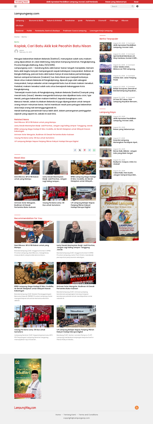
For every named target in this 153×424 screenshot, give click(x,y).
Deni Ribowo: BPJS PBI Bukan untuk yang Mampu (35, 122)
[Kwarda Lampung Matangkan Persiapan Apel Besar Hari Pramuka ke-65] (106, 141)
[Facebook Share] (75, 150)
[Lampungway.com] (25, 407)
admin (21, 50)
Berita (16, 42)
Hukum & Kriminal (54, 20)
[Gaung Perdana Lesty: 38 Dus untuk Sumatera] (55, 193)
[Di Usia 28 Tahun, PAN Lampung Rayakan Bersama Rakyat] (106, 101)
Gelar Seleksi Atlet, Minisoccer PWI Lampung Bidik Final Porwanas (124, 68)
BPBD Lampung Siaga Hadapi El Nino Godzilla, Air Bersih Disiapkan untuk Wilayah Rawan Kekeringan (52, 130)
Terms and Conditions (88, 414)
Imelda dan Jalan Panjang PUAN (124, 79)
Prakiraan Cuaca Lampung (74, 30)
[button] (132, 6)
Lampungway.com (26, 13)
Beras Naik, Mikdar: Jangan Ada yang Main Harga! (125, 152)
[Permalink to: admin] (16, 51)
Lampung (20, 20)
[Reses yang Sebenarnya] (106, 131)
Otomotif (102, 20)
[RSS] (137, 408)
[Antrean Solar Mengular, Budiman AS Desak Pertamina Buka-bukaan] (27, 193)
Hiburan (124, 20)
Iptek (80, 20)
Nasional (19, 30)
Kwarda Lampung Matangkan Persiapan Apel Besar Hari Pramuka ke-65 (125, 141)
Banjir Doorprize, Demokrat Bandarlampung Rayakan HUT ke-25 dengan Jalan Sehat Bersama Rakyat (125, 89)
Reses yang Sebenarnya (102, 2)
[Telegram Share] (89, 150)
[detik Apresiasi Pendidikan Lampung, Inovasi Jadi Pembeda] (106, 46)
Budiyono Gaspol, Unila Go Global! (125, 163)
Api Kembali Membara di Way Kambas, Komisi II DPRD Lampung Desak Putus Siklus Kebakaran (125, 57)
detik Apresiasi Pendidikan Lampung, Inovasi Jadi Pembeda (58, 2)
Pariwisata (90, 20)
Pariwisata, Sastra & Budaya (47, 30)
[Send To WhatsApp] (94, 150)
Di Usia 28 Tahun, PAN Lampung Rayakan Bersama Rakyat (125, 100)
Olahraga (114, 20)
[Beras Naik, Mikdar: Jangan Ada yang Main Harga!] (106, 152)
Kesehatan (70, 20)
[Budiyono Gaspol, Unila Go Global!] (106, 163)
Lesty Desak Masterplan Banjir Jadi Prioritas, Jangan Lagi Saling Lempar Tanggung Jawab (53, 126)
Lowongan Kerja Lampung (101, 30)
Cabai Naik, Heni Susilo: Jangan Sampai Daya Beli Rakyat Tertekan (124, 174)
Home (58, 414)
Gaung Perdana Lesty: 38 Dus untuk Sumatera (34, 138)
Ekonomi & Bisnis (36, 20)
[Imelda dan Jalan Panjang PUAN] (106, 79)
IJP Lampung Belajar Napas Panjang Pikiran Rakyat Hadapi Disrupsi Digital (46, 141)
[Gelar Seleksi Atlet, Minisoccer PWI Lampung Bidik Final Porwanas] (106, 68)
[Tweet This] (80, 150)
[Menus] (16, 6)
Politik (29, 30)
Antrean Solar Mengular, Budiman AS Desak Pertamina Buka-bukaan (44, 134)
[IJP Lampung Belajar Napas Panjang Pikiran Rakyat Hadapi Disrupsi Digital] (83, 193)
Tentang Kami (70, 414)
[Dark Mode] (137, 6)
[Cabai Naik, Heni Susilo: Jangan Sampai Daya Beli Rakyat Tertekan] (106, 174)
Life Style (19, 25)
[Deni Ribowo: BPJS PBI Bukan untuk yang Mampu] (27, 167)
